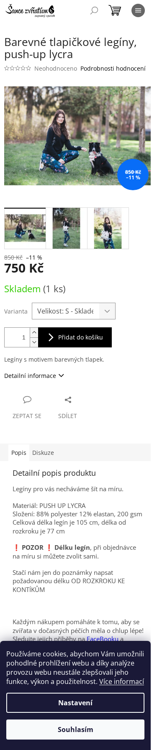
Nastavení (75, 702)
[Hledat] (94, 10)
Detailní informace (30, 376)
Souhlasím (75, 729)
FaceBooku (102, 639)
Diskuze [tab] (43, 453)
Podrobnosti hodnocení (113, 68)
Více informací (121, 681)
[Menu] (138, 10)
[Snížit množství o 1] (34, 342)
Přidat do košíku (80, 337)
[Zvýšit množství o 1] (34, 332)
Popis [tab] (18, 453)
